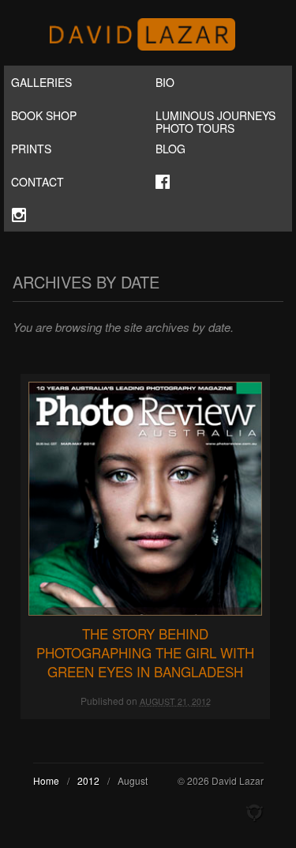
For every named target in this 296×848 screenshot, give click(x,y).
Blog (170, 148)
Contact (37, 182)
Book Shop (44, 115)
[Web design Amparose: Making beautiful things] (254, 813)
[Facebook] (220, 181)
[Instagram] (76, 215)
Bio (164, 82)
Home (46, 780)
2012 (88, 780)
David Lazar (148, 34)
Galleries (41, 82)
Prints (31, 148)
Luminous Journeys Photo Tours (215, 119)
